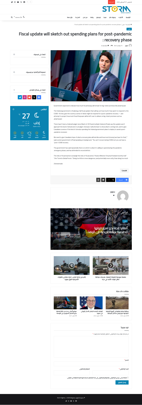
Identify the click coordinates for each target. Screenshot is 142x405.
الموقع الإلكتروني (84, 369)
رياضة (92, 17)
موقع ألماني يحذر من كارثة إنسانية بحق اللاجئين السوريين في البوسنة (66, 312)
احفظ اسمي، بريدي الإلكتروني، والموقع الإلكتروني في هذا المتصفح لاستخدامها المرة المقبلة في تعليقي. (97, 377)
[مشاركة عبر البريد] (103, 180)
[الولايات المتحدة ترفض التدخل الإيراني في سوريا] (91, 302)
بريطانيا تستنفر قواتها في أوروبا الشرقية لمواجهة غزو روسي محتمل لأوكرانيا (117, 312)
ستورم (126, 45)
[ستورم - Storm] (117, 9)
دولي (123, 24)
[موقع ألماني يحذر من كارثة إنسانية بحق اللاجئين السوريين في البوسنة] (65, 302)
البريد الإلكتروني (124, 369)
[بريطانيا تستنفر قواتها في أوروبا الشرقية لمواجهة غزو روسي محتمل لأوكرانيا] (117, 302)
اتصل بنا (77, 17)
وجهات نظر (112, 17)
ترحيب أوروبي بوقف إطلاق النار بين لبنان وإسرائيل (106, 230)
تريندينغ (98, 17)
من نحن (85, 17)
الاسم (126, 360)
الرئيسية (128, 17)
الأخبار (121, 17)
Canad (124, 170)
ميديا (105, 17)
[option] (91, 229)
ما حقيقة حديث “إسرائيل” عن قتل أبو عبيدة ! (95, 2)
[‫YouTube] (29, 97)
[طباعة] (98, 180)
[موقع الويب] (113, 195)
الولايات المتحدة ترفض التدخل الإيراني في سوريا (92, 312)
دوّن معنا (70, 17)
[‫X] (34, 97)
